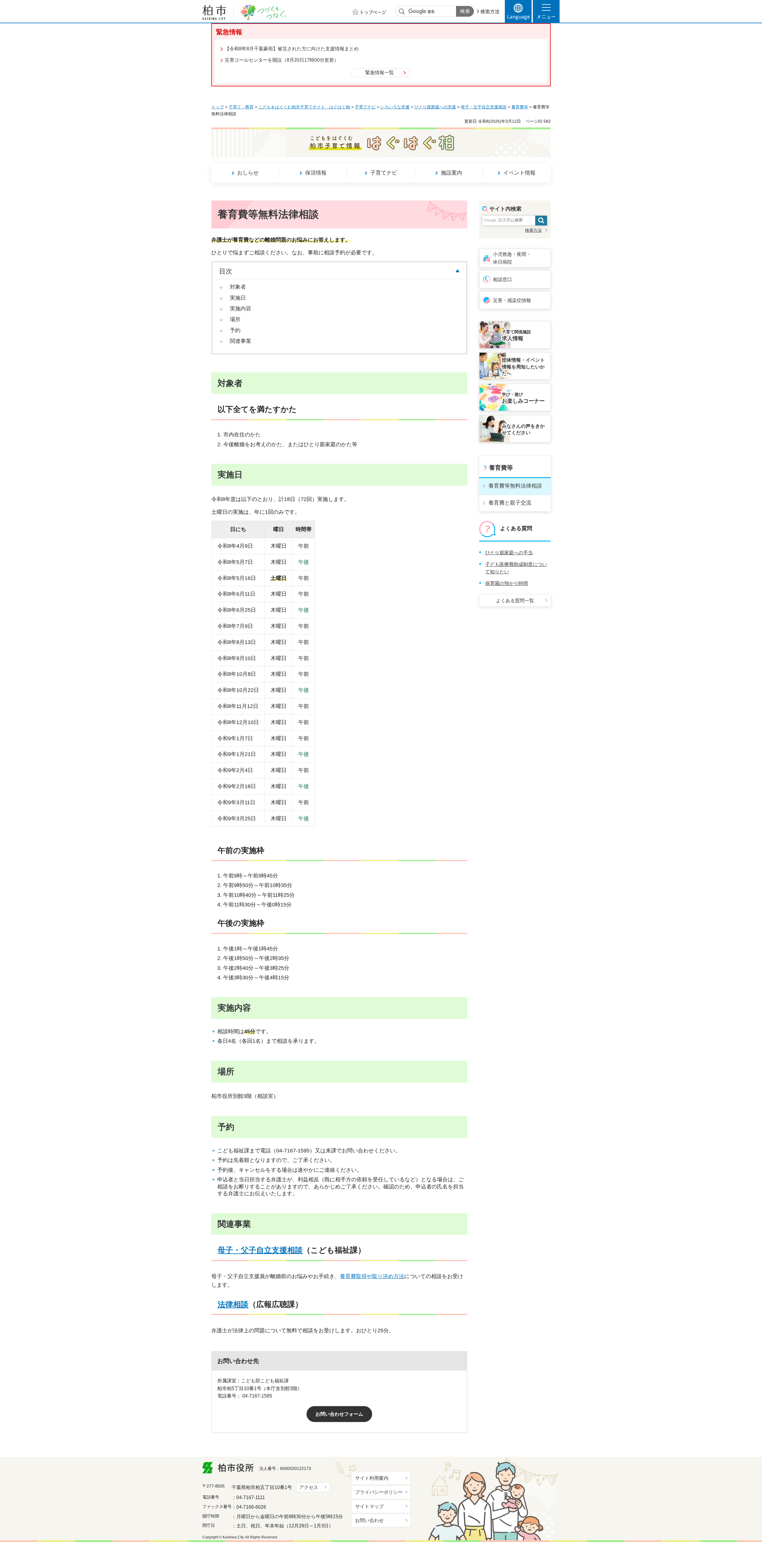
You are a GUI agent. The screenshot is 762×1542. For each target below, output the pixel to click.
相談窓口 (502, 279)
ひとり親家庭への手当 (509, 552)
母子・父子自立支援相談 (484, 107)
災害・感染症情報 (512, 300)
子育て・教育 (241, 107)
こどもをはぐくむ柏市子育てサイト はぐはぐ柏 (304, 107)
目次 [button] (225, 271)
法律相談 (233, 1304)
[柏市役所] (228, 1467)
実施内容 (240, 309)
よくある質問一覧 (515, 600)
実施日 (238, 298)
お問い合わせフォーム (339, 1414)
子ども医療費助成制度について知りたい (516, 568)
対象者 (238, 287)
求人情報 (516, 335)
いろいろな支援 (395, 107)
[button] (546, 11)
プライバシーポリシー (379, 1492)
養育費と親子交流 (509, 503)
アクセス (308, 1487)
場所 (235, 319)
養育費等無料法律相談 (515, 486)
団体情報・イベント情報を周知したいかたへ (523, 366)
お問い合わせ (369, 1520)
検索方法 (489, 11)
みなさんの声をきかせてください (523, 429)
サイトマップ (369, 1506)
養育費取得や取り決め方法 (372, 1276)
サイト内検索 (402, 12)
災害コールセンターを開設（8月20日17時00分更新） (282, 60)
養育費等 (519, 107)
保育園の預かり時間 (506, 583)
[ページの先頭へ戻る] (546, 1457)
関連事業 (240, 341)
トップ (217, 107)
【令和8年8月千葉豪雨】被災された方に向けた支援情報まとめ (292, 48)
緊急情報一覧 (379, 72)
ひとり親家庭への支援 (435, 107)
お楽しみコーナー (523, 398)
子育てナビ (365, 107)
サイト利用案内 (371, 1478)
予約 (235, 330)
